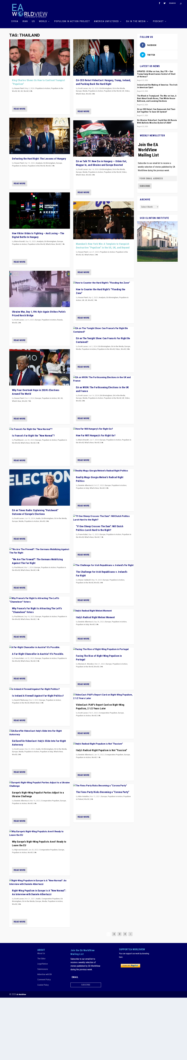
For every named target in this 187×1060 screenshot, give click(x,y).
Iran (25, 21)
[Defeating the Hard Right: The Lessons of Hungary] (39, 136)
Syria (14, 21)
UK (19, 91)
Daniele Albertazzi (21, 800)
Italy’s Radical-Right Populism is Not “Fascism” (101, 750)
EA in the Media (136, 21)
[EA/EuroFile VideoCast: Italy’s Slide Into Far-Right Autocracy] (39, 732)
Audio (38, 518)
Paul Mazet (18, 440)
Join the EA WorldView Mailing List (148, 150)
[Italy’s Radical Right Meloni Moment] (103, 611)
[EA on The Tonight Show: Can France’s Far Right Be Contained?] (103, 330)
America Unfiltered (106, 21)
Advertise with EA (44, 974)
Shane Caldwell (84, 580)
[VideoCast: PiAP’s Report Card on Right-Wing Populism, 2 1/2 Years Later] (103, 696)
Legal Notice (42, 964)
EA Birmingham (49, 163)
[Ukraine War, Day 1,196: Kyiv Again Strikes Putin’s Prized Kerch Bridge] (39, 289)
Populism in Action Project (72, 21)
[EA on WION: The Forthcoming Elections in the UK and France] (103, 379)
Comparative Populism (50, 800)
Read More (19, 108)
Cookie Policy (43, 985)
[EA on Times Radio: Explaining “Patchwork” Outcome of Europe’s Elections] (39, 487)
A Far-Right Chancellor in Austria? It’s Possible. (38, 653)
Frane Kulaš (19, 658)
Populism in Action (42, 88)
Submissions (42, 969)
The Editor (41, 958)
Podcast (158, 21)
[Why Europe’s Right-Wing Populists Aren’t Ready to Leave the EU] (39, 833)
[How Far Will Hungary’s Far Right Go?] (103, 429)
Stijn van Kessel (20, 850)
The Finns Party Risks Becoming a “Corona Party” (102, 792)
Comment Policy (44, 979)
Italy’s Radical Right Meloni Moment (95, 617)
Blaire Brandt (19, 241)
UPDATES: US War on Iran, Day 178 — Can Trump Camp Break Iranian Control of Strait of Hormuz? (156, 74)
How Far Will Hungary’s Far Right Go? (95, 435)
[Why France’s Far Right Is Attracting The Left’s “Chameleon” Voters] (39, 600)
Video (127, 91)
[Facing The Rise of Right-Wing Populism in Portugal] (103, 649)
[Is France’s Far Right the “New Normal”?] (39, 429)
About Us (41, 953)
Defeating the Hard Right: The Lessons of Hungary (39, 158)
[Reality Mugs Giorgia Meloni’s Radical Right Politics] (103, 471)
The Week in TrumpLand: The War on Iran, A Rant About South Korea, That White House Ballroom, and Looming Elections (156, 98)
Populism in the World (36, 166)
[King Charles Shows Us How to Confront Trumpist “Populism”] (39, 57)
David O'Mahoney (21, 700)
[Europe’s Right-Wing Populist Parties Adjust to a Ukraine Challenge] (39, 784)
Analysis (39, 163)
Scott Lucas (19, 320)
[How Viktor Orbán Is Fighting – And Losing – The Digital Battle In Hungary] (39, 210)
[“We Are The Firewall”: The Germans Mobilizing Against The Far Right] (39, 551)
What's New (50, 244)
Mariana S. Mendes (86, 664)
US (33, 21)
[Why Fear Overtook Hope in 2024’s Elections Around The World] (39, 367)
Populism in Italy (46, 751)
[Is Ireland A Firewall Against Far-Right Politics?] (39, 689)
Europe (59, 163)
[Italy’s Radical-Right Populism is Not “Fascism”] (103, 744)
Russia (60, 320)
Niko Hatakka (83, 796)
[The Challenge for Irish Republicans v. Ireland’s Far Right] (103, 565)
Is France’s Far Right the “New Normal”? (33, 435)
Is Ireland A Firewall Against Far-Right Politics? (38, 695)
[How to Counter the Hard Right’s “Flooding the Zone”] (103, 283)
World (43, 21)
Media (21, 521)
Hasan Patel (19, 88)
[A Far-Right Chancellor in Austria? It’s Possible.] (39, 647)
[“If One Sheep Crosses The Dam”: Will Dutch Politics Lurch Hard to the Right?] (103, 518)
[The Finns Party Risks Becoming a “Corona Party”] (103, 786)
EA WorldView (21, 994)
